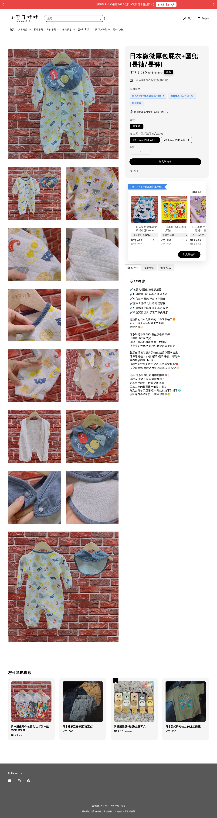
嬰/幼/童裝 (83, 29)
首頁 (12, 29)
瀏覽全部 (197, 192)
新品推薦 (38, 29)
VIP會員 (118, 811)
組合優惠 (66, 29)
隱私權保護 (130, 811)
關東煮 (136, 126)
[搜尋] (99, 18)
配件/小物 (118, 29)
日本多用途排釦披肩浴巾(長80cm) (205, 228)
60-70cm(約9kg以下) (144, 140)
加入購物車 (165, 161)
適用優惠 (135, 88)
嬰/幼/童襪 (101, 29)
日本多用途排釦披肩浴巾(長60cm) (146, 228)
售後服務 (107, 811)
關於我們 (86, 811)
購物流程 (96, 811)
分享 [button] (136, 171)
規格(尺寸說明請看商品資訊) (146, 133)
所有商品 (22, 29)
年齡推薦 (51, 29)
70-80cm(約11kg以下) (176, 140)
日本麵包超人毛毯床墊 (175, 228)
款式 (132, 120)
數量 (132, 146)
